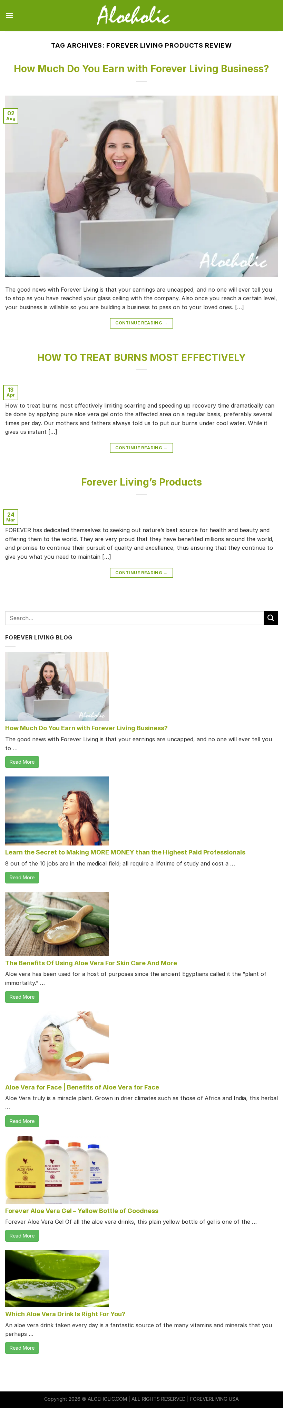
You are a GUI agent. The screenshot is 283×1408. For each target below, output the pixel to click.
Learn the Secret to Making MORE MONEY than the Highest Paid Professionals (125, 852)
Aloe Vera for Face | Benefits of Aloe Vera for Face (82, 1087)
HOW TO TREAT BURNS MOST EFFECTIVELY (141, 357)
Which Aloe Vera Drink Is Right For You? (65, 1314)
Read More (22, 762)
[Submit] (271, 618)
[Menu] (9, 15)
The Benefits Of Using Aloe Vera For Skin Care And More (91, 963)
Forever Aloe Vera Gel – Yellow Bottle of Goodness (81, 1210)
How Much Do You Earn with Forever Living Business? (141, 69)
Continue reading (141, 322)
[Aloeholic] (141, 15)
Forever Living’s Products (141, 482)
